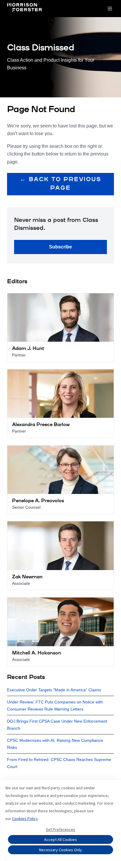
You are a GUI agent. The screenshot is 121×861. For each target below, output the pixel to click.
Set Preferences (60, 829)
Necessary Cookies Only (60, 849)
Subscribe (60, 246)
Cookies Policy (25, 818)
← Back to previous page (60, 184)
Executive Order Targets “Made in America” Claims (54, 690)
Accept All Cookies (60, 839)
